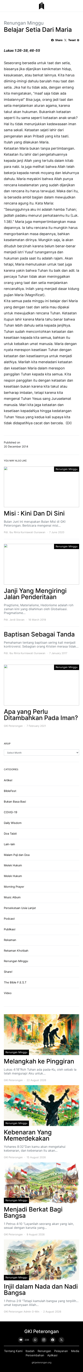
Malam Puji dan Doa (17, 855)
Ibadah (30, 1351)
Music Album (12, 897)
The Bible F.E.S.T (15, 982)
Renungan (44, 1351)
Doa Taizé (10, 833)
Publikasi (9, 929)
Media (75, 1351)
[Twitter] (61, 1340)
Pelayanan (61, 1351)
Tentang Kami (13, 1351)
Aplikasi (52, 1355)
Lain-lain (9, 844)
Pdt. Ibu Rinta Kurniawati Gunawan (24, 532)
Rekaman (10, 940)
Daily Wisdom (13, 823)
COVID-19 (10, 812)
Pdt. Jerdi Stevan (14, 619)
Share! (8, 972)
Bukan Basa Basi (15, 801)
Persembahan (35, 1355)
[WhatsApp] (35, 1340)
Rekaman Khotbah (16, 950)
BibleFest (10, 791)
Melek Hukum (13, 865)
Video (8, 993)
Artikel (8, 780)
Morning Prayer (14, 886)
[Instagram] (44, 1340)
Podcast (9, 918)
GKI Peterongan (13, 725)
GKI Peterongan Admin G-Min (21, 1311)
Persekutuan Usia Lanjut (20, 908)
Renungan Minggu (24, 23)
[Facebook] (53, 1340)
